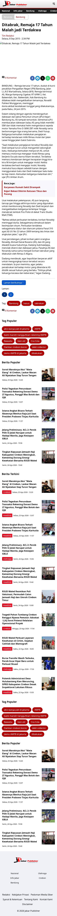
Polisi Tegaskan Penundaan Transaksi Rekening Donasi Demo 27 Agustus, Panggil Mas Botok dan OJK (21, 393)
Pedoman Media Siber (42, 894)
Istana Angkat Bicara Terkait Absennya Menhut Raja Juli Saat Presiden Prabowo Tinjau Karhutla (20, 413)
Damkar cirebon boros (15, 347)
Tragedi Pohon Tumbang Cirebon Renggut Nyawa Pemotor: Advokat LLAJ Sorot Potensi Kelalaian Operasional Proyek (20, 619)
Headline (7, 515)
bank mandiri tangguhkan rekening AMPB (25, 334)
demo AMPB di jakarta (15, 353)
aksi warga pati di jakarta (16, 328)
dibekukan (37, 353)
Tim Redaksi (8, 35)
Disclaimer (27, 904)
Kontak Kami (46, 899)
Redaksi (6, 894)
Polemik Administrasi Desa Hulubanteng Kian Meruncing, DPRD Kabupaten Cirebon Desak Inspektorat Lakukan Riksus (19, 683)
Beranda (8, 16)
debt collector (39, 347)
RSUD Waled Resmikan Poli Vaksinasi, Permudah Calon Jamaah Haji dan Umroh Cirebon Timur (19, 596)
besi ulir (22, 341)
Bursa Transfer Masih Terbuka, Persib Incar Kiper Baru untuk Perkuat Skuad (18, 661)
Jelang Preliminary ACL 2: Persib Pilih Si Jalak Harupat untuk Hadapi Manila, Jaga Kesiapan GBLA (19, 434)
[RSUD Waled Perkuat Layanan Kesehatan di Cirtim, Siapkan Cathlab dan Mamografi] (48, 643)
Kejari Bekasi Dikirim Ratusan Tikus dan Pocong (25, 192)
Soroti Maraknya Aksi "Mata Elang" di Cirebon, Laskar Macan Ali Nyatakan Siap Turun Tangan (19, 372)
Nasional (6, 11)
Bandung (30, 11)
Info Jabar (18, 11)
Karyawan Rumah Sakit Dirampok (22, 187)
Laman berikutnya (13, 282)
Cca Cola (35, 341)
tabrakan (39, 303)
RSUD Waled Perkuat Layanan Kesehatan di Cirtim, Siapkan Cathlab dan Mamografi (18, 640)
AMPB (37, 328)
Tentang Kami (31, 899)
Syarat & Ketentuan (12, 899)
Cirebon (6, 492)
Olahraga (42, 11)
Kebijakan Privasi (20, 894)
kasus (26, 303)
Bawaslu (8, 341)
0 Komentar (11, 77)
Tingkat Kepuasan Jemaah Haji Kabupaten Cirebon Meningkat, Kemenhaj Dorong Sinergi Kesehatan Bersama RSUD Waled (19, 456)
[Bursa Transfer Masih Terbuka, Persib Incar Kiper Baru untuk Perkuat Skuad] (48, 663)
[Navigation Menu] (53, 4)
